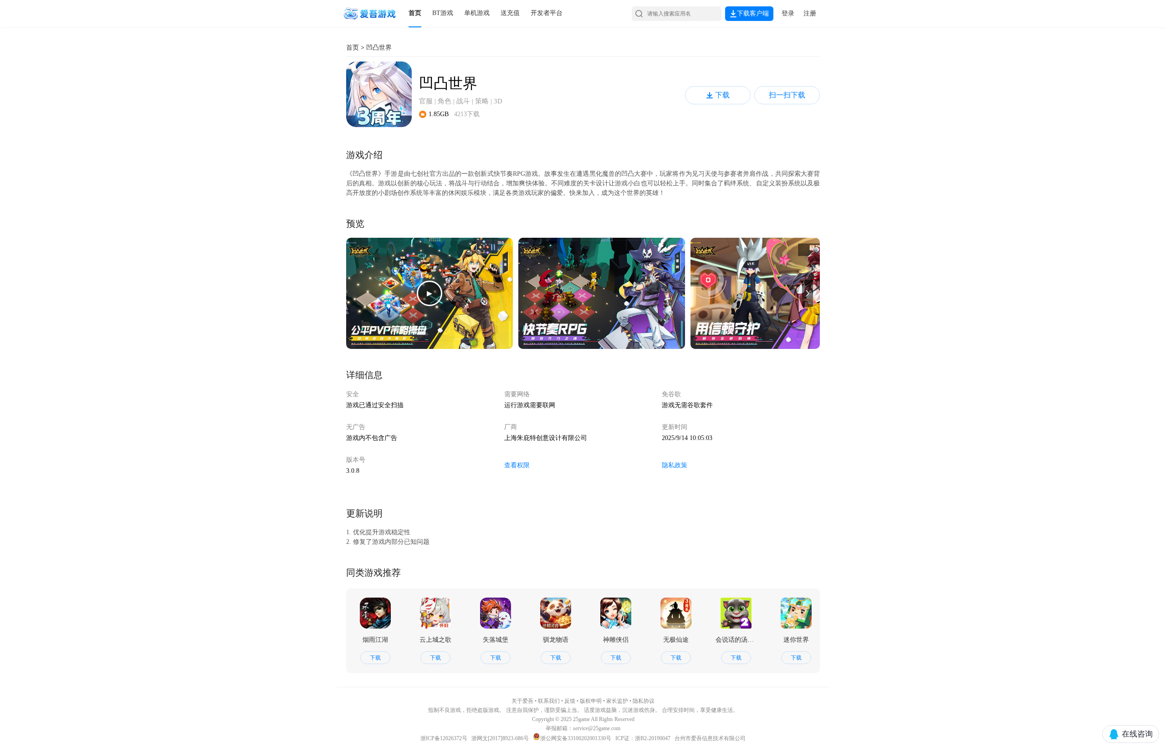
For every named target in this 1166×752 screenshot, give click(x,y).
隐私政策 (674, 465)
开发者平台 (547, 13)
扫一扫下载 (787, 95)
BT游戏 (442, 13)
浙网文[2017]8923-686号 (500, 738)
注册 (809, 13)
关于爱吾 (522, 701)
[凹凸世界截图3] (773, 293)
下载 (722, 95)
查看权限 (517, 465)
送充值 (510, 13)
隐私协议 (644, 701)
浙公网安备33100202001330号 (575, 738)
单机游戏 (477, 13)
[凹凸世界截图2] (601, 293)
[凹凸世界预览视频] (429, 293)
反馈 (569, 701)
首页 (415, 13)
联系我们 (549, 701)
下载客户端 (753, 13)
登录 (788, 13)
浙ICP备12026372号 (444, 738)
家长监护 (617, 701)
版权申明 (591, 701)
